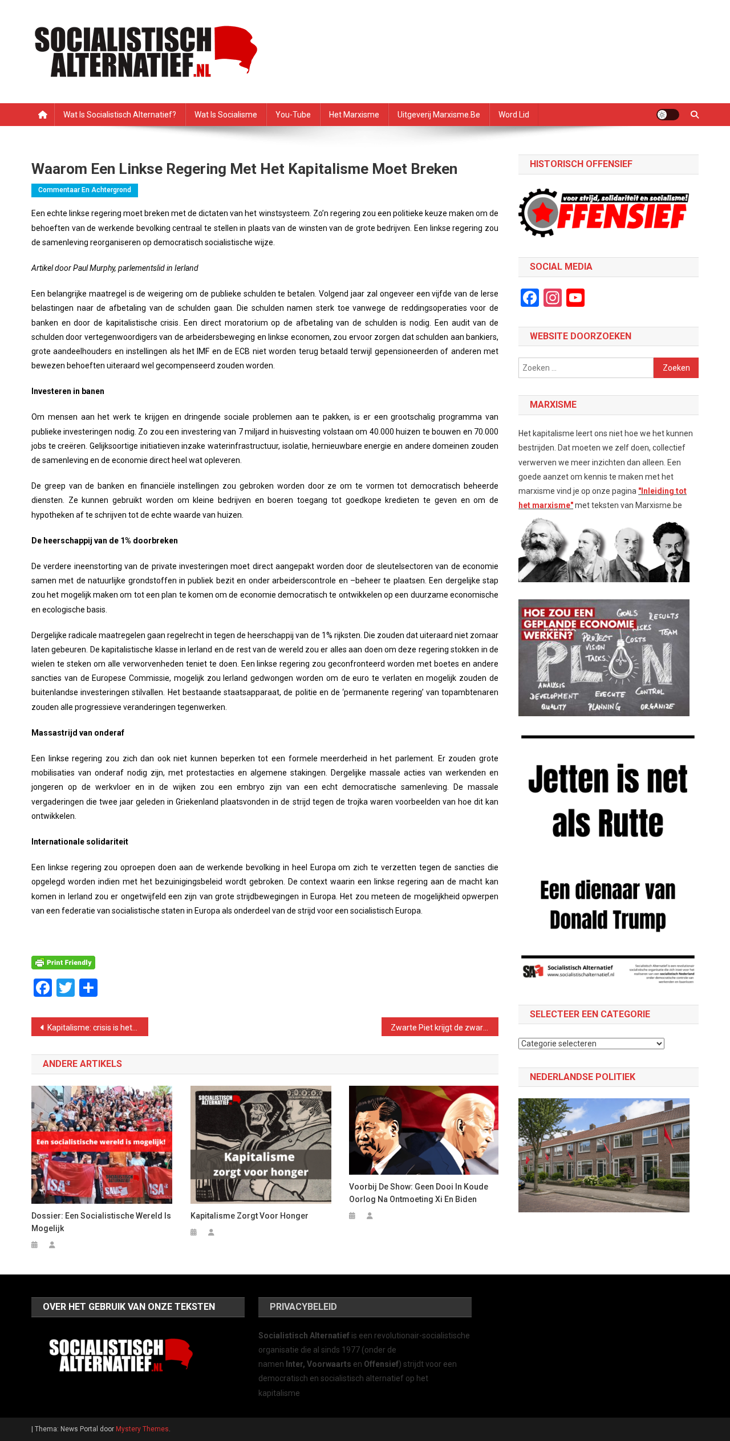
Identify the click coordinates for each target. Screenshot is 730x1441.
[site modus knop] (667, 114)
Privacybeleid (303, 1306)
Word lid (513, 114)
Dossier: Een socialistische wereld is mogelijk (101, 1222)
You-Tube (293, 114)
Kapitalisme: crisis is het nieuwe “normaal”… (97, 1027)
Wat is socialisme (225, 114)
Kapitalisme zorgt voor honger (249, 1215)
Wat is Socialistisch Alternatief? (119, 114)
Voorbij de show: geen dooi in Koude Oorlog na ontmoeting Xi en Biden (418, 1193)
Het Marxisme (354, 114)
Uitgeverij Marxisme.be (439, 114)
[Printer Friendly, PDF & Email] (63, 962)
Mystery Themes (142, 1429)
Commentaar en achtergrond (84, 190)
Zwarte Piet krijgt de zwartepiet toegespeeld (444, 1027)
